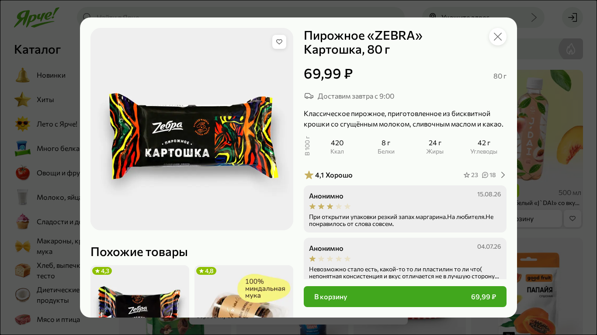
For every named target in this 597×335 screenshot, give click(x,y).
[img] (279, 42)
